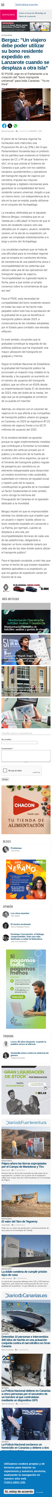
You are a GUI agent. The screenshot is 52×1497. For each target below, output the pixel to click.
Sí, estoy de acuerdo (19, 1491)
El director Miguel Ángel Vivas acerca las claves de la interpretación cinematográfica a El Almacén (26, 658)
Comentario (7, 748)
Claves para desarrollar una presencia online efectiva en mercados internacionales (26, 722)
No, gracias (39, 1492)
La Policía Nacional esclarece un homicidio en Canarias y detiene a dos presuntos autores (25, 1448)
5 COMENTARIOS (21, 1278)
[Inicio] (26, 5)
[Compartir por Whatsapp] (15, 127)
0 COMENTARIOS (23, 131)
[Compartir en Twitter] (10, 127)
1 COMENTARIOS (19, 1170)
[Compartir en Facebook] (4, 127)
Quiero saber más (14, 1482)
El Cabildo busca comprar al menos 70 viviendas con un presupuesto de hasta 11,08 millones (24, 690)
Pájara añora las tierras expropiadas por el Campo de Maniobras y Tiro (23, 1165)
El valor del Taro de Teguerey (19, 1221)
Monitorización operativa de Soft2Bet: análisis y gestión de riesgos (25, 628)
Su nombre (6, 739)
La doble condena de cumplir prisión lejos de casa (24, 1273)
